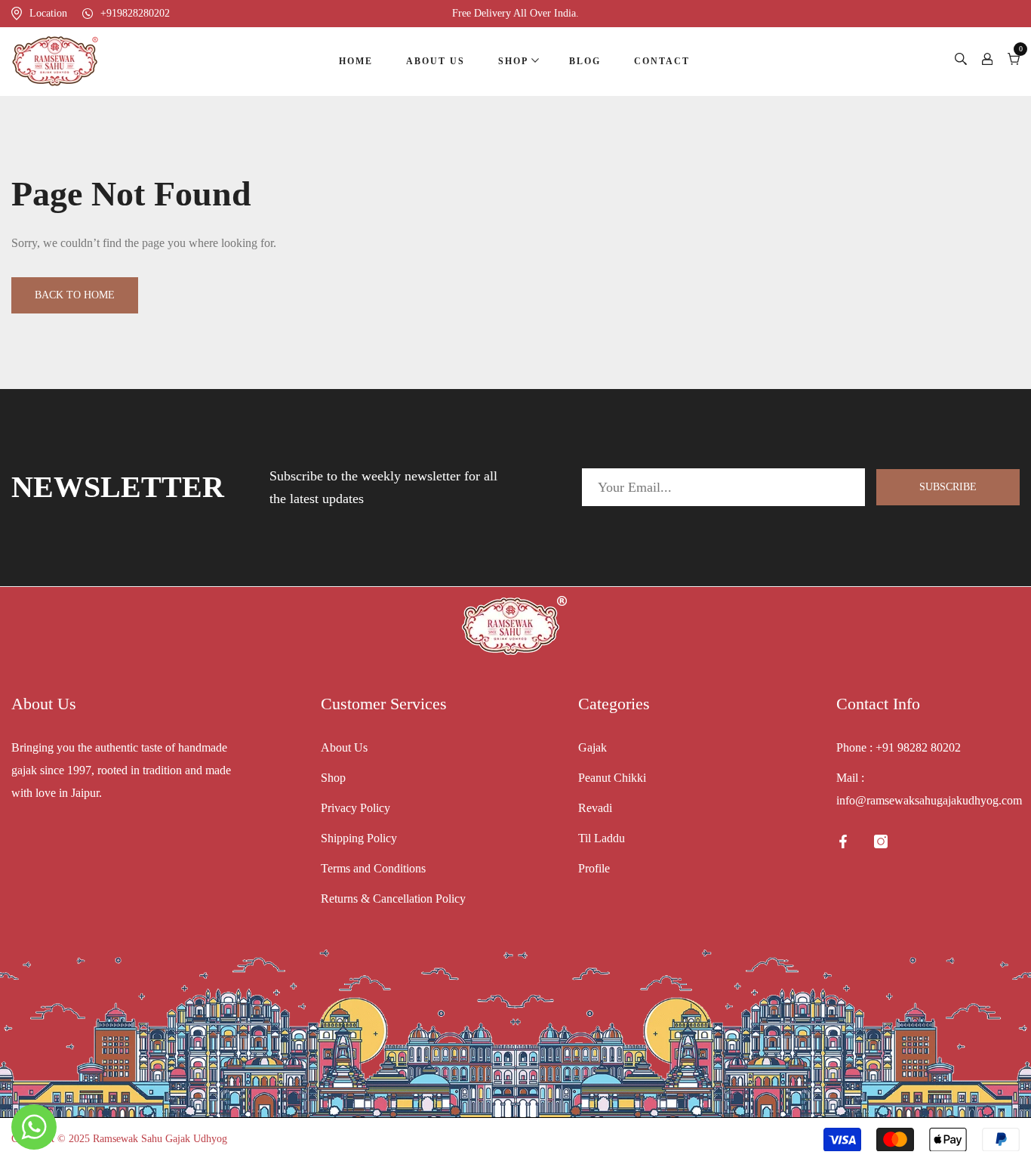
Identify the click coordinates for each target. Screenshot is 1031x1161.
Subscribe (948, 486)
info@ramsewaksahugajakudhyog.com (929, 800)
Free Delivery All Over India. (515, 13)
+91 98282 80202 (918, 747)
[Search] (961, 61)
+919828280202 (135, 13)
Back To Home (75, 295)
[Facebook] (843, 841)
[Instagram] (881, 841)
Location (48, 13)
